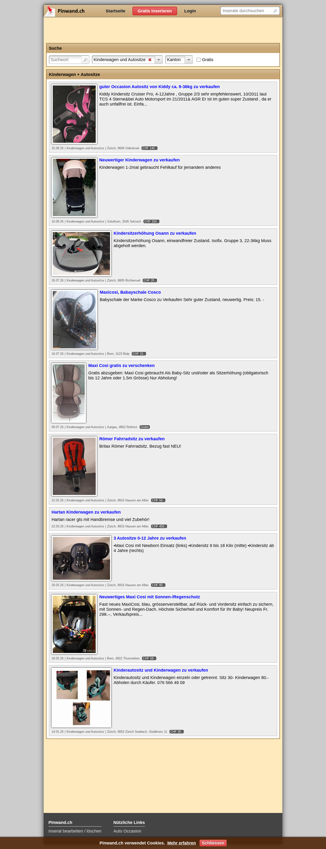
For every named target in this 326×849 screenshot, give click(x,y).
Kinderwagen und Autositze (120, 59)
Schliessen (213, 843)
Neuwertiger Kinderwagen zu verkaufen (139, 160)
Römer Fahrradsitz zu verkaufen (132, 438)
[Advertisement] (163, 30)
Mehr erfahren (181, 843)
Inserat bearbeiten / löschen (74, 831)
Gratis (207, 59)
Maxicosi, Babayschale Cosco (130, 292)
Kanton (174, 59)
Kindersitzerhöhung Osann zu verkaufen (155, 233)
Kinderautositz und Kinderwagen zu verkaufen (161, 670)
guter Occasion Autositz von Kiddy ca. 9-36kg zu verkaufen (159, 86)
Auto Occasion (127, 831)
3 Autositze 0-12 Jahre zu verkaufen (150, 538)
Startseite (115, 11)
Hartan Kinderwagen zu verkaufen (86, 512)
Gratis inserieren (155, 11)
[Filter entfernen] (150, 60)
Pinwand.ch (79, 11)
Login (190, 11)
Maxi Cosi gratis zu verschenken (121, 365)
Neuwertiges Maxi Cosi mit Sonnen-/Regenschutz (149, 596)
